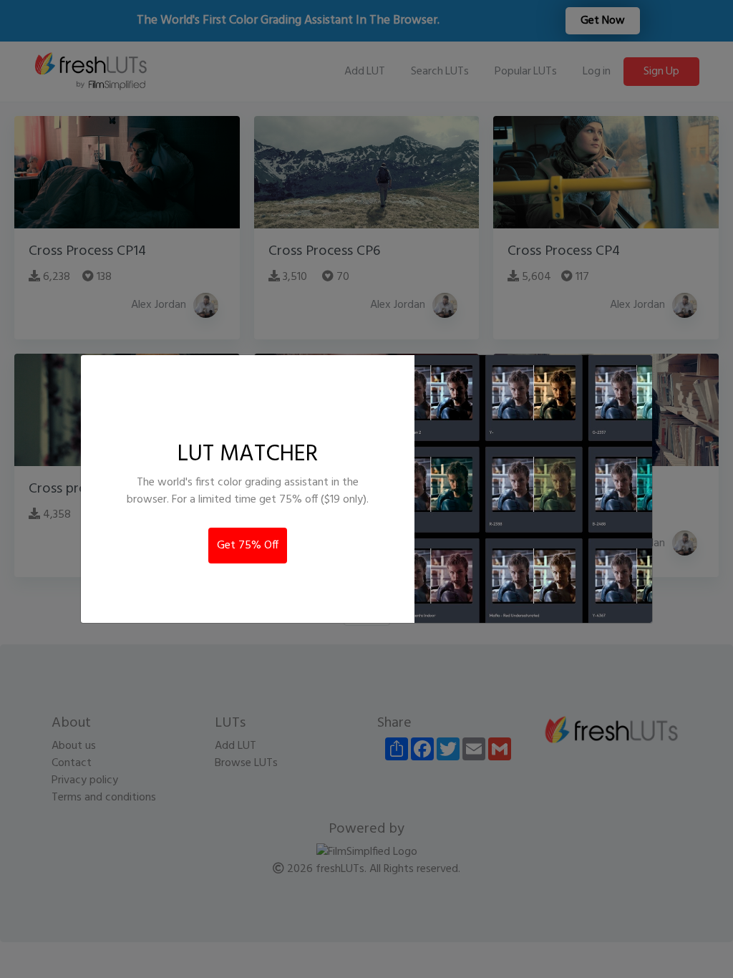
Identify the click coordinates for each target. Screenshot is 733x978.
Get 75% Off (247, 545)
